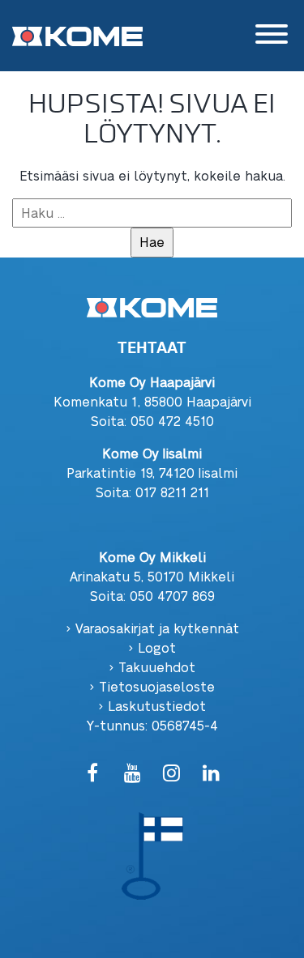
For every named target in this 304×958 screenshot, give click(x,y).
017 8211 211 (172, 492)
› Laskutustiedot (152, 705)
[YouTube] (132, 774)
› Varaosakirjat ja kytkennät (152, 628)
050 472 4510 (172, 420)
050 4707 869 (172, 595)
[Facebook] (93, 774)
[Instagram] (172, 774)
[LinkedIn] (211, 774)
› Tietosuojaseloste (152, 686)
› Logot (152, 647)
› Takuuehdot (152, 667)
